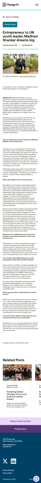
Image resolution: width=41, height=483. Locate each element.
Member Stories (10, 24)
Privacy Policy (7, 473)
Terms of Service (8, 470)
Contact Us (7, 447)
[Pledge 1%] (15, 5)
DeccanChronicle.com (28, 76)
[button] (20, 64)
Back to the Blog (12, 17)
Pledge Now (20, 429)
